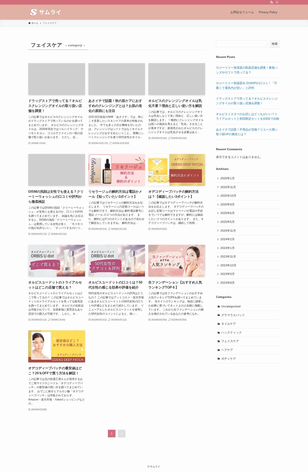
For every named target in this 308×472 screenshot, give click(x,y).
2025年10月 (228, 195)
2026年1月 (227, 178)
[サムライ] (47, 12)
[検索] (277, 2)
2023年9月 (227, 274)
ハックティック (231, 332)
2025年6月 (227, 213)
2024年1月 (227, 248)
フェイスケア (230, 341)
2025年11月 (228, 187)
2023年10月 (228, 265)
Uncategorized (231, 306)
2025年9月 (227, 204)
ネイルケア (228, 323)
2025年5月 (227, 221)
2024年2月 (227, 239)
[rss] (271, 2)
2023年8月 (227, 282)
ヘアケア (227, 349)
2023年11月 (228, 256)
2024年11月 (228, 230)
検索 (275, 43)
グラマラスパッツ (233, 315)
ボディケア (228, 358)
